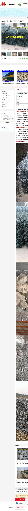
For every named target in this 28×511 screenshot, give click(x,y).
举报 (11, 58)
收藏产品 (5, 58)
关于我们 (11, 508)
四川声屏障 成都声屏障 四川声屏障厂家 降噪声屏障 (11, 83)
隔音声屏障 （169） (6, 95)
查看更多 (7, 123)
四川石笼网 (24, 491)
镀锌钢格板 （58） (6, 99)
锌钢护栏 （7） (5, 91)
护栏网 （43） (5, 103)
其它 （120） (5, 106)
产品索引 (3, 127)
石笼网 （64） (5, 93)
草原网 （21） (5, 105)
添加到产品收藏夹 (5, 129)
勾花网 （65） (5, 97)
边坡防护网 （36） (6, 101)
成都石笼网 (18, 491)
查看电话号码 (6, 115)
